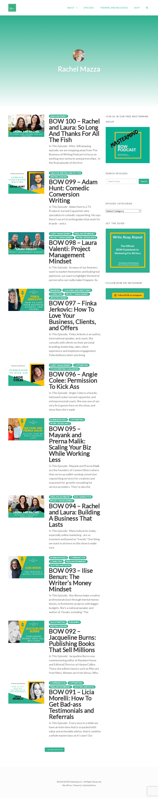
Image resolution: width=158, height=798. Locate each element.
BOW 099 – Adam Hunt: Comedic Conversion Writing (73, 191)
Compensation (77, 558)
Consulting (56, 294)
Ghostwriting (58, 622)
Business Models (58, 420)
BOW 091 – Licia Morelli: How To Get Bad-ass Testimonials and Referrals (71, 704)
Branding (55, 290)
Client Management (60, 234)
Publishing (74, 622)
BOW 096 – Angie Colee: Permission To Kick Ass (73, 380)
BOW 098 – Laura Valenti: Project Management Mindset (73, 252)
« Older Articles (54, 749)
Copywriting (81, 365)
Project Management (61, 237)
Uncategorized (58, 298)
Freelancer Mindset (84, 234)
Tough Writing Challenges (64, 369)
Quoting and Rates (60, 565)
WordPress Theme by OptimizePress (79, 785)
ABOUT (71, 7)
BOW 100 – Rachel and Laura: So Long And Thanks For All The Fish (74, 130)
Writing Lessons (58, 177)
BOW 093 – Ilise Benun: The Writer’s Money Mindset (71, 580)
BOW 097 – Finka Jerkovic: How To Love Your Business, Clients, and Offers (73, 315)
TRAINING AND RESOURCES (114, 7)
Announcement (58, 116)
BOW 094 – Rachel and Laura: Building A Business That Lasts (74, 515)
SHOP (137, 7)
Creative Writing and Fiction (65, 173)
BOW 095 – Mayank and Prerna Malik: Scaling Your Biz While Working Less (70, 444)
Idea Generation (82, 497)
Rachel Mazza (79, 69)
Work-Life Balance (86, 237)
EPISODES (89, 7)
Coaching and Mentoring (77, 290)
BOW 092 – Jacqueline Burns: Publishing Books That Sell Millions (72, 640)
